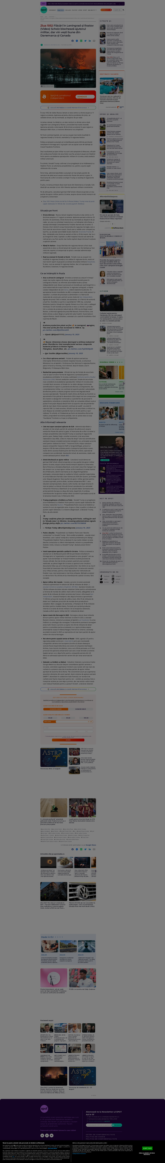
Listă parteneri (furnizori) (79, 1153)
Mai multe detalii (52, 1148)
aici (13, 1156)
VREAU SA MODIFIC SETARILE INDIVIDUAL (147, 1153)
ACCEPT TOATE (147, 1148)
